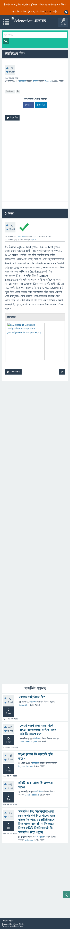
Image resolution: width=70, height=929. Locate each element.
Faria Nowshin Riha (28, 741)
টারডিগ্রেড (9, 91)
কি (18, 91)
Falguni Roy (24, 705)
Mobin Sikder (18, 924)
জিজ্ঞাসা (36, 81)
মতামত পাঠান (8, 921)
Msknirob (29, 840)
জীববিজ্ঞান (22, 81)
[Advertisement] (35, 162)
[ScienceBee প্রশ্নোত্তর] (29, 21)
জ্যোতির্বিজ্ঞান (38, 791)
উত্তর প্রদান (22, 236)
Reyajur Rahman (25, 766)
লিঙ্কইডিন (41, 105)
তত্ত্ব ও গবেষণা (39, 837)
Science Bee (17, 926)
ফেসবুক (28, 105)
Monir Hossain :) (32, 794)
